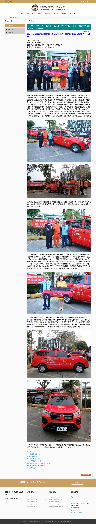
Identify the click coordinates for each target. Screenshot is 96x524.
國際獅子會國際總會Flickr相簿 (56, 506)
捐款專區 (64, 13)
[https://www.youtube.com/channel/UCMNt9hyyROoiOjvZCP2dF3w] (6, 1)
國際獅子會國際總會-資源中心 (55, 499)
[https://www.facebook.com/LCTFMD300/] (11, 1)
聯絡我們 (72, 13)
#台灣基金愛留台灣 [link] (34, 461)
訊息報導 (47, 13)
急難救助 (39, 13)
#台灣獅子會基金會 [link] (34, 454)
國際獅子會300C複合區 (32, 501)
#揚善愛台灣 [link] (31, 468)
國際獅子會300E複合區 (32, 506)
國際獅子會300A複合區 (32, 497)
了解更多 (76, 482)
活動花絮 (55, 13)
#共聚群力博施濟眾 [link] (34, 459)
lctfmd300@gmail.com (78, 512)
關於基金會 (30, 13)
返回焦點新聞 (86, 474)
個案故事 (10, 32)
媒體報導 (10, 29)
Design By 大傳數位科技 (57, 521)
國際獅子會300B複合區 (32, 499)
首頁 (22, 13)
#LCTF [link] (29, 452)
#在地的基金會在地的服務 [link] (36, 466)
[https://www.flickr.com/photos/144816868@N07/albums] (9, 1)
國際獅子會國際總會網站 (54, 497)
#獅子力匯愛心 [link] (32, 456)
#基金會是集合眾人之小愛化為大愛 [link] (39, 463)
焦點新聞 (10, 26)
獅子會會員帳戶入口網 (54, 501)
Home (8, 17)
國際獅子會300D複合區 (32, 504)
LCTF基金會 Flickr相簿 (54, 504)
